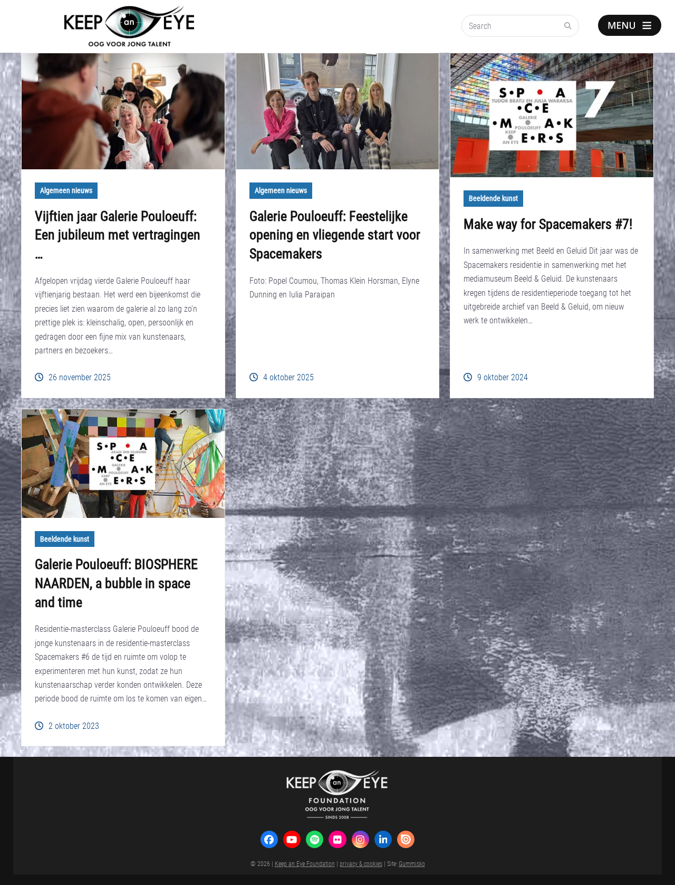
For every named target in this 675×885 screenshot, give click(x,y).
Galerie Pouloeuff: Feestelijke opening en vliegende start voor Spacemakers (334, 235)
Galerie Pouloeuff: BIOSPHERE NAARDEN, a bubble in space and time (116, 583)
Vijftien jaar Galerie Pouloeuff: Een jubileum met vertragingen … (117, 235)
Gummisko (412, 863)
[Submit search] (568, 26)
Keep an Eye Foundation (305, 863)
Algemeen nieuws (66, 190)
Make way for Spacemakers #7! (548, 224)
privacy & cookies (361, 863)
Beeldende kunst (493, 198)
